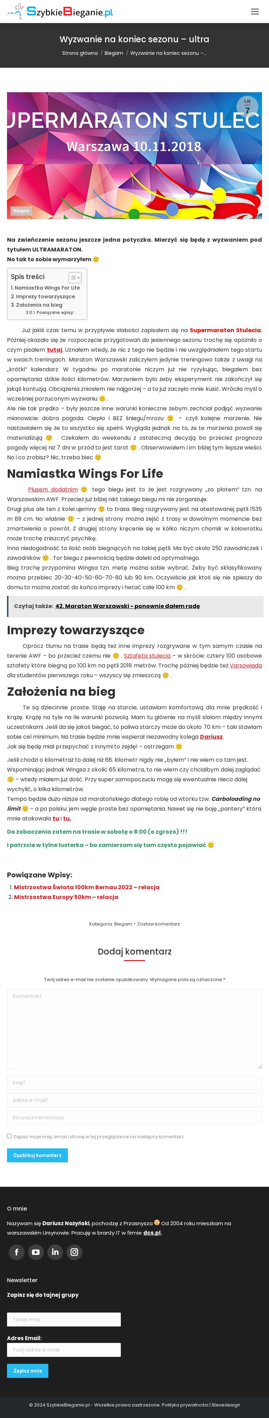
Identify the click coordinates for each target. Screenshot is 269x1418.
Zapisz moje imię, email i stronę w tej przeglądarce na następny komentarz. (99, 1136)
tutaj (54, 350)
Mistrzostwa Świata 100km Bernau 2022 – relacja (87, 887)
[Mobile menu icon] (255, 12)
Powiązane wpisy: (55, 312)
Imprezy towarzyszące (45, 296)
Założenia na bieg (39, 304)
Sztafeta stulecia (147, 656)
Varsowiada (246, 666)
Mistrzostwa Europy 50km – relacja (66, 897)
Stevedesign (226, 1405)
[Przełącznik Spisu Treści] (71, 278)
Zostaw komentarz (158, 924)
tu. (67, 818)
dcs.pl (152, 1232)
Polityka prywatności (185, 1405)
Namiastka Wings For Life (47, 287)
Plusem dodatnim (53, 489)
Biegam (21, 211)
